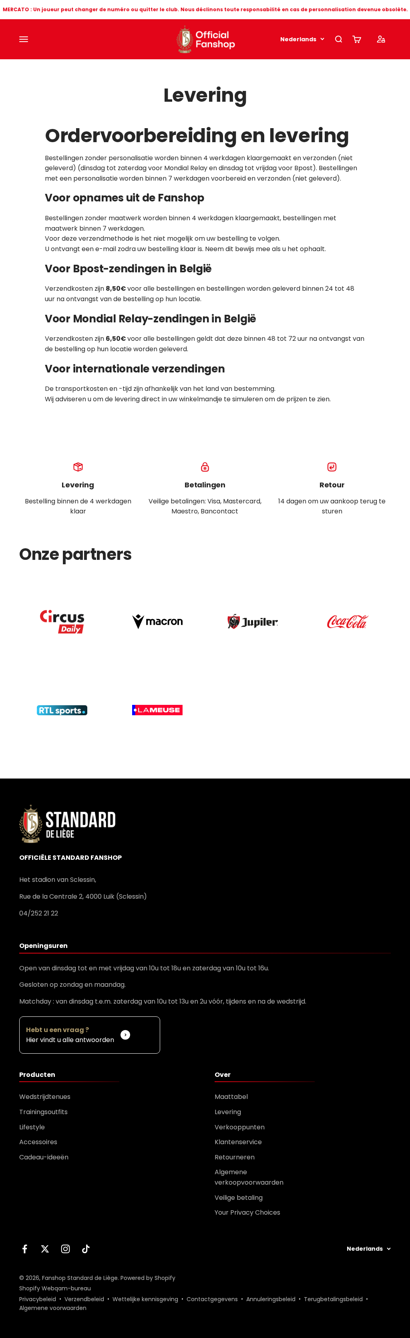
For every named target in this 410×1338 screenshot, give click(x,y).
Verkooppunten (240, 1127)
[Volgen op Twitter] (45, 1248)
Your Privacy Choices (247, 1212)
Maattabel (231, 1096)
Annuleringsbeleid (270, 1299)
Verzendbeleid (84, 1299)
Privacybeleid (37, 1299)
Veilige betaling (239, 1197)
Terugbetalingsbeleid (333, 1299)
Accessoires (38, 1142)
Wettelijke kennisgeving (145, 1299)
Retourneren (235, 1157)
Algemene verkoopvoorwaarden (249, 1177)
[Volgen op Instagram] (65, 1248)
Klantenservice (238, 1142)
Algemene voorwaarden (52, 1308)
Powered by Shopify (148, 1278)
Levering (228, 1112)
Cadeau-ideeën (43, 1157)
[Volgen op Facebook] (24, 1248)
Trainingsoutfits (43, 1112)
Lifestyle (32, 1127)
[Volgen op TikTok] (85, 1248)
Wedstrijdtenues (44, 1096)
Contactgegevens (212, 1299)
